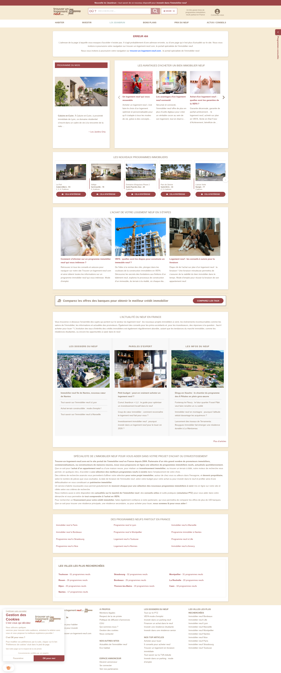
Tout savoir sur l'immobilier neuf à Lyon (79, 402)
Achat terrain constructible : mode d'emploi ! (81, 408)
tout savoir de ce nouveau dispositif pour (141, 3)
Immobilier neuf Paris (198, 641)
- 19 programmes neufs (134, 586)
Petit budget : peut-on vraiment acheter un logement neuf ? (139, 395)
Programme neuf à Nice (67, 546)
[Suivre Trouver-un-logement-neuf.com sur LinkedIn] (67, 617)
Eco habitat (105, 648)
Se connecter (106, 665)
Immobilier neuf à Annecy (183, 546)
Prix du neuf (181, 22)
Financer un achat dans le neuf (158, 623)
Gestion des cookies (109, 630)
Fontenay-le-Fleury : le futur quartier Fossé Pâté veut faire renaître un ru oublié (197, 404)
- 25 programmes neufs (130, 580)
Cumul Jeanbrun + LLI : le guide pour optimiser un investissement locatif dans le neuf (140, 404)
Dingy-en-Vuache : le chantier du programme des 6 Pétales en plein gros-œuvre (197, 395)
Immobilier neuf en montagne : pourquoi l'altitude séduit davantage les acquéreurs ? (197, 414)
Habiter (59, 22)
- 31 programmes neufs (186, 574)
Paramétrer (18, 658)
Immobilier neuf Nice (198, 637)
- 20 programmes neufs (186, 580)
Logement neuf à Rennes (125, 546)
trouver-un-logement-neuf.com (145, 51)
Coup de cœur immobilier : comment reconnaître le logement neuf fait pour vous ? (140, 414)
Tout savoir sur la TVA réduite (157, 655)
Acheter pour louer (152, 641)
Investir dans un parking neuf (157, 620)
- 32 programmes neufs (131, 574)
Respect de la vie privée (111, 616)
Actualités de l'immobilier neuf (113, 644)
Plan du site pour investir (66, 628)
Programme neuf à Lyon (125, 525)
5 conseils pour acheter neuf (157, 644)
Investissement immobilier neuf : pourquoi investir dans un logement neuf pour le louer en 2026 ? (140, 425)
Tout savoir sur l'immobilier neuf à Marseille (81, 414)
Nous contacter (107, 634)
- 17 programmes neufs (73, 592)
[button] (8, 668)
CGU (102, 623)
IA (170, 11)
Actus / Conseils (216, 22)
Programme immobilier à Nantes (186, 532)
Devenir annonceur (108, 662)
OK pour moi (49, 658)
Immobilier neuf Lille (198, 620)
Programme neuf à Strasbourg (70, 539)
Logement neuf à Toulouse (126, 539)
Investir (86, 22)
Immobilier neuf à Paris (66, 525)
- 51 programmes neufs (74, 574)
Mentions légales (107, 613)
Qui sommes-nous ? (109, 627)
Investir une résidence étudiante (159, 627)
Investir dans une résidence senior (160, 630)
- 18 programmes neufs (183, 586)
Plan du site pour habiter (66, 624)
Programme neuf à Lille (182, 539)
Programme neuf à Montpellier (128, 532)
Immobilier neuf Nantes (199, 634)
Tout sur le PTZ (151, 613)
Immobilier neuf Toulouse (200, 648)
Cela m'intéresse (72, 194)
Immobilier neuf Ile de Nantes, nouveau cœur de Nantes (83, 395)
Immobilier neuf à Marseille (183, 525)
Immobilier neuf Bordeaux (200, 616)
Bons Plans (149, 22)
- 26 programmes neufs (73, 580)
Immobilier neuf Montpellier (201, 630)
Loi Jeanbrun (117, 22)
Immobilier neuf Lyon (198, 623)
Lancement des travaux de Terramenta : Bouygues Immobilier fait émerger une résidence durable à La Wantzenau (197, 425)
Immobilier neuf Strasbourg (201, 644)
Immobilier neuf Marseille (200, 627)
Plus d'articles (219, 441)
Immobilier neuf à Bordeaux (69, 532)
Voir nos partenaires (109, 669)
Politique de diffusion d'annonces (115, 620)
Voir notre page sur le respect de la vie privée (24, 649)
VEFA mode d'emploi (153, 616)
